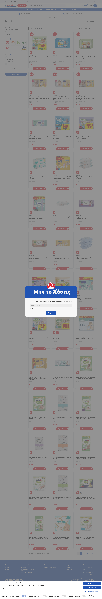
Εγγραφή (51, 313)
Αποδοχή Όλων (92, 583)
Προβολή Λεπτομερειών (95, 596)
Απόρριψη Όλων (92, 587)
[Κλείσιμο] (75, 288)
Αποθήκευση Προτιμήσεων (91, 591)
